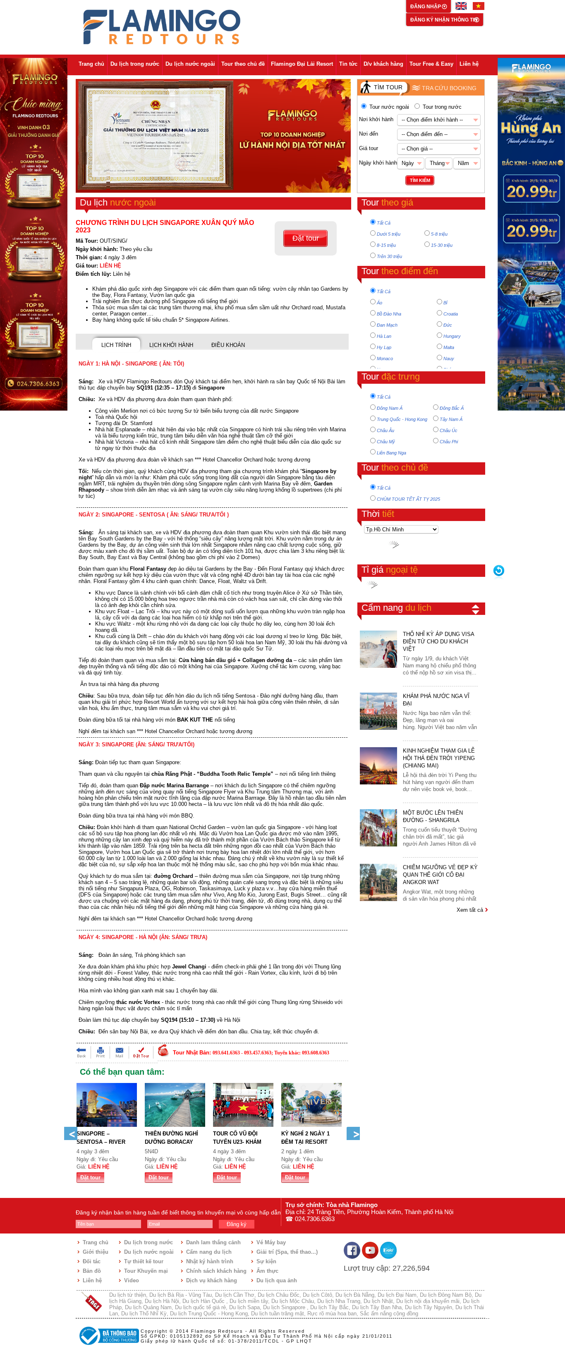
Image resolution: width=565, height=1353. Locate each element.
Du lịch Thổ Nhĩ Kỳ (144, 1313)
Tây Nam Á (451, 419)
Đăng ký (237, 1224)
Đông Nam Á (389, 408)
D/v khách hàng (383, 64)
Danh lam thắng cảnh (213, 1242)
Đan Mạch (387, 325)
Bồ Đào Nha (389, 313)
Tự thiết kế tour (143, 1261)
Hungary (452, 336)
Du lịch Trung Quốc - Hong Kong (209, 1313)
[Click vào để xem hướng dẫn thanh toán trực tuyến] (108, 1345)
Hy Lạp (384, 347)
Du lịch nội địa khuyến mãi (428, 1301)
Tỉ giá (390, 569)
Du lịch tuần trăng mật (277, 1313)
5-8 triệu (439, 234)
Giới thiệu (95, 1252)
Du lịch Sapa (244, 1307)
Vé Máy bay (271, 1242)
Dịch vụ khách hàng (211, 1280)
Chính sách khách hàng (216, 1271)
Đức (447, 325)
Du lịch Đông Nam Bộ (446, 1295)
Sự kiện (266, 1261)
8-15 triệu (386, 245)
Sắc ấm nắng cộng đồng (389, 1313)
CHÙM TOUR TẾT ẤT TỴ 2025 (408, 499)
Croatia (450, 313)
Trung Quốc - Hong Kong (402, 419)
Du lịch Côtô (317, 1295)
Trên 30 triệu (389, 256)
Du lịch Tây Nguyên (428, 1307)
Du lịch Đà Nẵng (354, 1295)
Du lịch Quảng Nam (148, 1307)
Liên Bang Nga (391, 452)
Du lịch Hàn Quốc (204, 1301)
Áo (379, 302)
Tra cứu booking (449, 88)
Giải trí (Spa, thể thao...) (287, 1252)
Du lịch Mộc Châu (292, 1301)
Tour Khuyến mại (146, 1271)
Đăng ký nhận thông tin (444, 20)
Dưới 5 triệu (388, 234)
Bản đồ (92, 1271)
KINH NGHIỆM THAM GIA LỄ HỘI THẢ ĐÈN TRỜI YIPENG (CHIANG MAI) (439, 758)
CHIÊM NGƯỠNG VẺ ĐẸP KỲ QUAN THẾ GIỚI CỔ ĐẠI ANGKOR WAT (440, 874)
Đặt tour (305, 238)
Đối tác (92, 1261)
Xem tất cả (471, 910)
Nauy (448, 358)
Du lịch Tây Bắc (329, 1307)
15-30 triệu (441, 245)
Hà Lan (384, 336)
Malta (448, 347)
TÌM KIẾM (420, 180)
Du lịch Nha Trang (338, 1301)
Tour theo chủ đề (243, 64)
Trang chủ (91, 64)
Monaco (385, 358)
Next (353, 1133)
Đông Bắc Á (452, 408)
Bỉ (445, 302)
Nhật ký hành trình (209, 1261)
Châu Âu (385, 430)
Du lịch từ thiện (127, 1295)
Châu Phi (449, 441)
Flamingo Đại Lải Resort (302, 64)
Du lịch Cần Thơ (234, 1295)
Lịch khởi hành (171, 345)
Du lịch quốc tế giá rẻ (200, 1307)
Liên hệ (469, 64)
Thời (378, 514)
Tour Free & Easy (431, 64)
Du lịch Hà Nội (162, 1301)
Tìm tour (388, 87)
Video (131, 1280)
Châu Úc (448, 430)
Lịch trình (116, 345)
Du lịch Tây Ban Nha (377, 1307)
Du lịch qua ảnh (276, 1280)
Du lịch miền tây (249, 1301)
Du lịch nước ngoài (190, 64)
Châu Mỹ (386, 441)
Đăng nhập (426, 7)
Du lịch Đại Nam (397, 1295)
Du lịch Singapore (285, 1307)
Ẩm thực (267, 1271)
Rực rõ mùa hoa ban (332, 1313)
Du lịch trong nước (134, 64)
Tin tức (348, 64)
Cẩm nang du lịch (209, 1252)
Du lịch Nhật (378, 1301)
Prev (70, 1133)
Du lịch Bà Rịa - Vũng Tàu (180, 1295)
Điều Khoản (228, 345)
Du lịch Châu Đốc (278, 1295)
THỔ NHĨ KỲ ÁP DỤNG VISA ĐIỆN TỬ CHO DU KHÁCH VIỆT (438, 641)
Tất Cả (383, 222)
